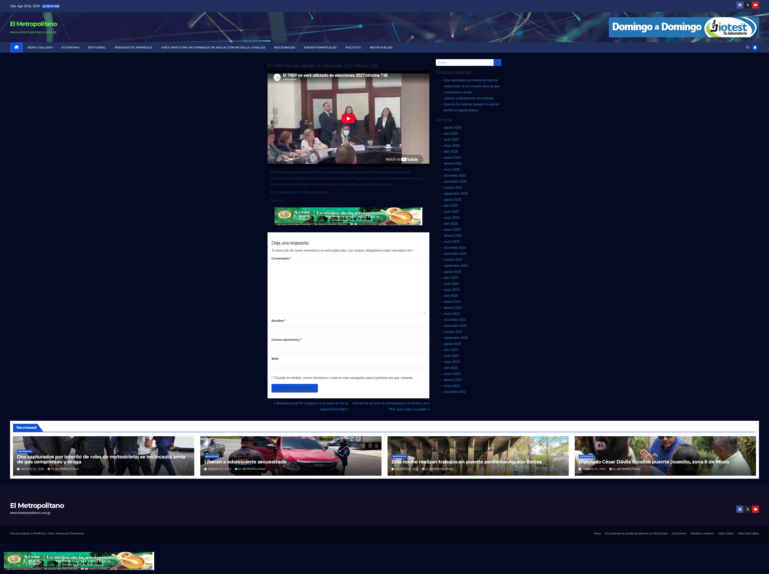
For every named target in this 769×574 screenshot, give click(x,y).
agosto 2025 (452, 199)
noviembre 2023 (455, 325)
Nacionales (284, 47)
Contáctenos (679, 533)
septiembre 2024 (456, 265)
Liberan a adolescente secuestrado (469, 98)
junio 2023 (451, 355)
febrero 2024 (453, 307)
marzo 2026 (452, 157)
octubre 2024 (453, 259)
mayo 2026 (452, 145)
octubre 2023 (453, 331)
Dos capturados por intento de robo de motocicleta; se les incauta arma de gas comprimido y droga (472, 86)
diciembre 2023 (455, 319)
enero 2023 (452, 386)
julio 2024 (451, 277)
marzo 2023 (452, 374)
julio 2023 (451, 349)
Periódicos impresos (134, 47)
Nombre (279, 320)
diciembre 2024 (455, 247)
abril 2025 (451, 223)
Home (597, 533)
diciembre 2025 (455, 175)
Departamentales (320, 47)
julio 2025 (451, 205)
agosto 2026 (452, 127)
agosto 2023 (452, 343)
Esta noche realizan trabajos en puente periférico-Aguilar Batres (467, 462)
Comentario (281, 258)
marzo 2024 (452, 301)
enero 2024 (452, 313)
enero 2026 (452, 169)
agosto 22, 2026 (33, 469)
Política (353, 47)
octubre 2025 (453, 187)
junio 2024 (451, 283)
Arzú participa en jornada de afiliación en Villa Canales (213, 47)
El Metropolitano (33, 24)
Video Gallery (40, 47)
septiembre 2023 (456, 337)
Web (275, 359)
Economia (71, 47)
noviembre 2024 (455, 253)
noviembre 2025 (455, 181)
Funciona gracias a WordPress (28, 533)
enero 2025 (452, 241)
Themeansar (76, 533)
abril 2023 (451, 368)
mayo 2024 (452, 289)
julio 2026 (451, 133)
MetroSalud (381, 47)
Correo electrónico (287, 339)
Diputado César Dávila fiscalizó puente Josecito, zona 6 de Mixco (654, 462)
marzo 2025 (452, 229)
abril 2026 (451, 151)
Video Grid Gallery (748, 533)
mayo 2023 (452, 362)
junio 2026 (451, 139)
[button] (747, 47)
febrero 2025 (453, 235)
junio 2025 (451, 211)
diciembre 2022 (455, 392)
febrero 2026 (453, 163)
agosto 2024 (452, 271)
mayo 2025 (452, 217)
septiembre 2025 (456, 193)
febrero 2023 (453, 380)
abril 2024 (451, 295)
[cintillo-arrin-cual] (348, 216)
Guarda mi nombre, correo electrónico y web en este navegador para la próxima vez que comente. (344, 378)
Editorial (97, 47)
